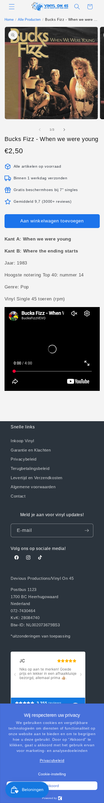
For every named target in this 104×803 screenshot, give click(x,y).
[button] (11, 6)
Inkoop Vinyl (22, 440)
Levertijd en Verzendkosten (36, 477)
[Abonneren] (86, 530)
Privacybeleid (24, 459)
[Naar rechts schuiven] (64, 129)
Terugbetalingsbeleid (30, 468)
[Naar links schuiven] (40, 129)
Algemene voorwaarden (33, 487)
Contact (18, 496)
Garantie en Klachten (31, 450)
